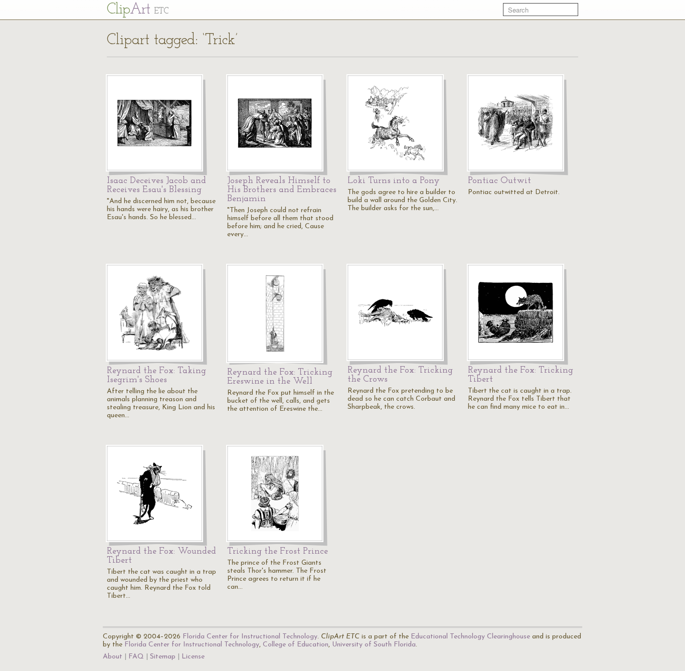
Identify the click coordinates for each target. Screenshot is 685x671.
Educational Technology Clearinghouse (470, 636)
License (193, 656)
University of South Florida (374, 644)
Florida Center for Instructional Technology (250, 636)
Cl (137, 10)
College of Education (295, 644)
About (112, 656)
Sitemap (163, 656)
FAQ (136, 656)
